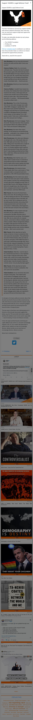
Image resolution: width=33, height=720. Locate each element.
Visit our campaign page (8, 49)
